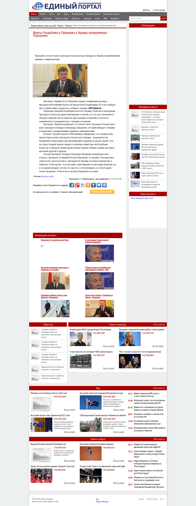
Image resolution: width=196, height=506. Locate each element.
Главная (33, 14)
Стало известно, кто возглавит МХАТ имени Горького (91, 351)
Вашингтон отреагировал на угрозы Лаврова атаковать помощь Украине (148, 408)
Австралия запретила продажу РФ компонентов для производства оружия (152, 147)
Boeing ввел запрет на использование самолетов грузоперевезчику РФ (150, 184)
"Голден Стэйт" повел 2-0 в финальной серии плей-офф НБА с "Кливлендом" (102, 466)
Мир (105, 18)
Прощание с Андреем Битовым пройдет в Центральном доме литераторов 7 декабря (141, 329)
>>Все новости (159, 324)
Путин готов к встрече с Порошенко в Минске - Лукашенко (99, 296)
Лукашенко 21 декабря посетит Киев (54, 240)
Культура (87, 18)
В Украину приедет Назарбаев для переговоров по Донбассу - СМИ (98, 268)
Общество (76, 18)
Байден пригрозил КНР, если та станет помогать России (152, 174)
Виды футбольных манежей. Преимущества (48, 444)
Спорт (97, 18)
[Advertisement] (78, 46)
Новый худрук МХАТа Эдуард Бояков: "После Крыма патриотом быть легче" (90, 329)
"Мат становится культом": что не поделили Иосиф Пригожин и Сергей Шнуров (140, 351)
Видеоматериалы (93, 14)
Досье (66, 14)
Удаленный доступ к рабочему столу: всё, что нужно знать (52, 368)
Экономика (47, 18)
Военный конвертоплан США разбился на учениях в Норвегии (149, 429)
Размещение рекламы (111, 14)
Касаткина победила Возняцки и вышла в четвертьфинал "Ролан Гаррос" (97, 444)
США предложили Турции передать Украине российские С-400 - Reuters (152, 166)
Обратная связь (152, 499)
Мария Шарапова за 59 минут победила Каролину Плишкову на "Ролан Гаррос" (147, 463)
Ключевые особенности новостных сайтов (150, 128)
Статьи (51, 14)
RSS (161, 499)
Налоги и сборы (61, 18)
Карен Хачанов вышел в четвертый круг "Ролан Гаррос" (148, 472)
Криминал (115, 18)
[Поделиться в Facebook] (71, 185)
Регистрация (160, 10)
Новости (43, 14)
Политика (35, 18)
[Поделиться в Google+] (77, 185)
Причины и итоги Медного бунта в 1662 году (49, 393)
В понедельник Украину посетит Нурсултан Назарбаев (97, 241)
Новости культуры (117, 324)
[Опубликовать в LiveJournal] (82, 185)
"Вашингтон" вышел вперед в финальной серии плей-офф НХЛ (147, 445)
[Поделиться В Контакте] (104, 185)
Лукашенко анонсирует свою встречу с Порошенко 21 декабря (55, 268)
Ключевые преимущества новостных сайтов (150, 137)
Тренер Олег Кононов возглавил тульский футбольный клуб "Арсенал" (149, 485)
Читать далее (108, 346)
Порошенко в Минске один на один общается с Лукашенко (54, 296)
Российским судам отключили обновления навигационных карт (147, 422)
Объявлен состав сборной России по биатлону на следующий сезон (148, 478)
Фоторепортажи (77, 14)
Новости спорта (98, 439)
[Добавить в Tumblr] (93, 185)
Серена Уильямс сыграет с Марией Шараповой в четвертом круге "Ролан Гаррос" (149, 454)
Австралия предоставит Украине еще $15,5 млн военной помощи (153, 155)
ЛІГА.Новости (95, 108)
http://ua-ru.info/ (47, 176)
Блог (58, 14)
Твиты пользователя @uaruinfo (142, 198)
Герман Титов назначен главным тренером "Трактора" (53, 466)
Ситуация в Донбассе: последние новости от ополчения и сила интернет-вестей (51, 333)
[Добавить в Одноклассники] (88, 185)
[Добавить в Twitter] (99, 185)
